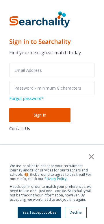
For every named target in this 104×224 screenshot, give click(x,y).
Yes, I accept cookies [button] (39, 212)
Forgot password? (26, 98)
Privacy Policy (55, 178)
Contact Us (19, 128)
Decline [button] (76, 212)
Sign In (40, 115)
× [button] (91, 156)
